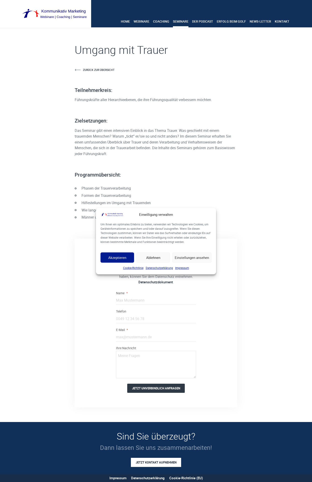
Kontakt (282, 21)
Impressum (182, 268)
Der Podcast (202, 21)
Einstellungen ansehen (192, 257)
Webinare (141, 21)
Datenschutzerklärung (159, 268)
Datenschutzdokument (155, 282)
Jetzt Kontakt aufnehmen (156, 462)
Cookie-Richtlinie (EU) (186, 478)
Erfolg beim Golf (231, 21)
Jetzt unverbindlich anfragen (156, 388)
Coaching (161, 21)
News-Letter (260, 21)
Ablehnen (153, 257)
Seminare (180, 21)
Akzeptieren (117, 257)
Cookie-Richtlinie (133, 268)
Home (125, 21)
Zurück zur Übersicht (98, 70)
